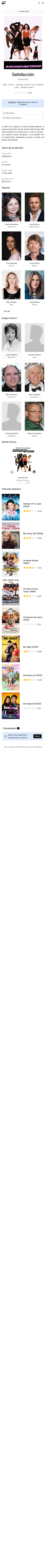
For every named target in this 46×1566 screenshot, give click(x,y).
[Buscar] (39, 3)
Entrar (37, 736)
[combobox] (23, 113)
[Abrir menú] (42, 2)
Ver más (7, 311)
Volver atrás (24, 11)
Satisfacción (23, 478)
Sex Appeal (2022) (32, 704)
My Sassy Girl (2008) (33, 533)
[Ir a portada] (3, 3)
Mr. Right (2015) (30, 647)
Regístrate (12, 102)
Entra (19, 102)
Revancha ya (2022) (32, 675)
